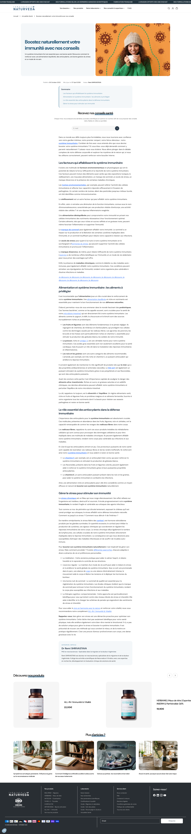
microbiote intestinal (72, 313)
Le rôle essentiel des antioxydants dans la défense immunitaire (86, 100)
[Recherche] (169, 8)
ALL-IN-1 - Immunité (50, 810)
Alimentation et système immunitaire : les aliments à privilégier (86, 97)
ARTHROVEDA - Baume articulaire (55, 807)
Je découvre (64, 277)
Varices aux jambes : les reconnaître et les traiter (113, 774)
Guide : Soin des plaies (88, 807)
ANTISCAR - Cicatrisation (52, 798)
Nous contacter (122, 793)
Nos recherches (86, 796)
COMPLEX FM (48, 804)
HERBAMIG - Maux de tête (52, 796)
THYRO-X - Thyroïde (51, 801)
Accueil (15, 16)
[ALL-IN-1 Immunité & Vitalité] (36, 705)
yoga (88, 571)
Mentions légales (122, 801)
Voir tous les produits (51, 812)
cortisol (100, 520)
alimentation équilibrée (96, 299)
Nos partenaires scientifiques (90, 798)
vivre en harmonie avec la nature (86, 608)
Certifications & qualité (88, 801)
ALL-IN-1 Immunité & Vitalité (99, 611)
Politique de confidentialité (125, 807)
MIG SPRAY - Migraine (51, 793)
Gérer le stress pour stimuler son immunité (79, 104)
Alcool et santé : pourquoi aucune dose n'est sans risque (157, 774)
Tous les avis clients (123, 810)
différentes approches (103, 550)
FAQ (118, 796)
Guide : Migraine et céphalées (90, 804)
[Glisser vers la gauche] (169, 675)
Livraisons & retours (123, 798)
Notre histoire (85, 793)
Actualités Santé (27, 16)
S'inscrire (172, 821)
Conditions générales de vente (126, 804)
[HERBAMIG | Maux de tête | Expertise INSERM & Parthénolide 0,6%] (129, 705)
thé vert (111, 368)
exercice (63, 255)
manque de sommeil (70, 229)
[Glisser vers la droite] (175, 675)
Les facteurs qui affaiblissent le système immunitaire (82, 93)
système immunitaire (68, 143)
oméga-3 (84, 341)
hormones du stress (80, 244)
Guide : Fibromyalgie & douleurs (91, 810)
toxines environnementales (74, 185)
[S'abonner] (117, 128)
